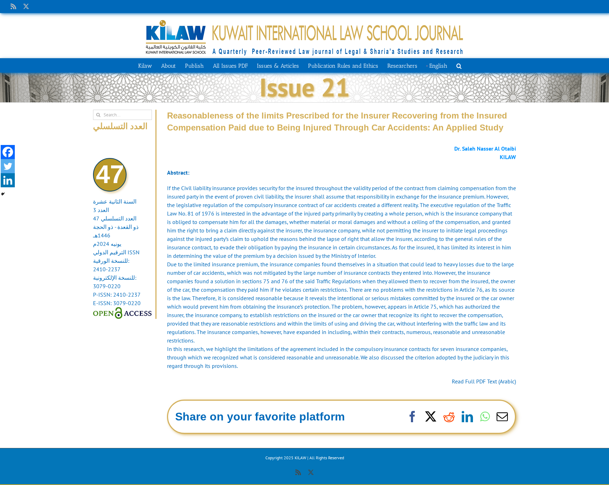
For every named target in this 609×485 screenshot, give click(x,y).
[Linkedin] (8, 180)
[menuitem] (436, 65)
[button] (459, 65)
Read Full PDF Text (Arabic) (484, 381)
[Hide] (3, 194)
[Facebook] (8, 152)
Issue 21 (304, 87)
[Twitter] (8, 166)
